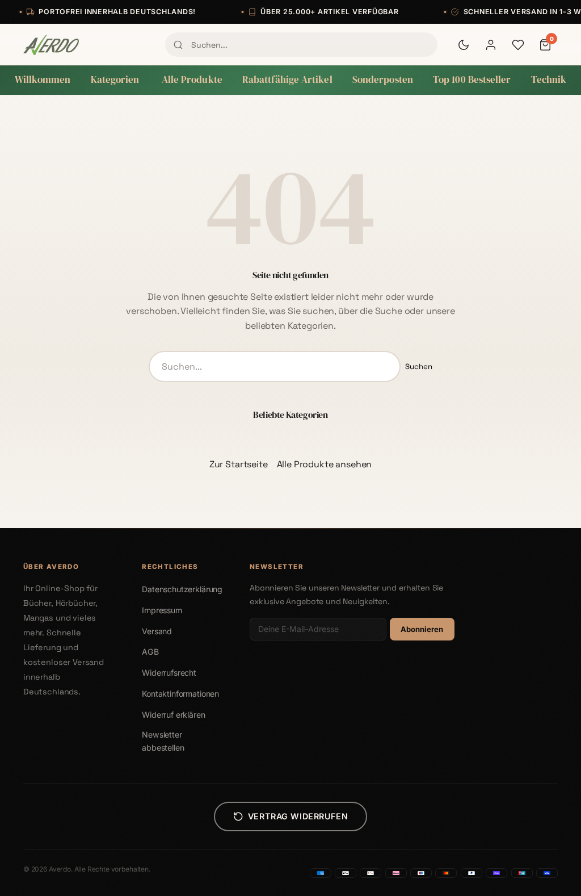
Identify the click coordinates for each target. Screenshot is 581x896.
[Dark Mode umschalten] (463, 44)
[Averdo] (51, 45)
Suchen (418, 366)
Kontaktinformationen (180, 693)
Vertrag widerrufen (298, 816)
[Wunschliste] (518, 44)
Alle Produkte (192, 79)
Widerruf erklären (173, 714)
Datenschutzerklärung (182, 589)
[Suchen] (178, 45)
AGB (150, 651)
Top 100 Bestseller (472, 79)
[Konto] (490, 44)
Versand (157, 631)
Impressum (162, 610)
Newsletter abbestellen (163, 741)
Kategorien (115, 79)
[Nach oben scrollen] (549, 875)
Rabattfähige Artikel (287, 79)
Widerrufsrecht (169, 672)
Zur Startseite (238, 464)
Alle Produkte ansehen (324, 464)
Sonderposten (382, 79)
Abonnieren (422, 629)
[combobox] (301, 44)
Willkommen (43, 79)
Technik (549, 79)
